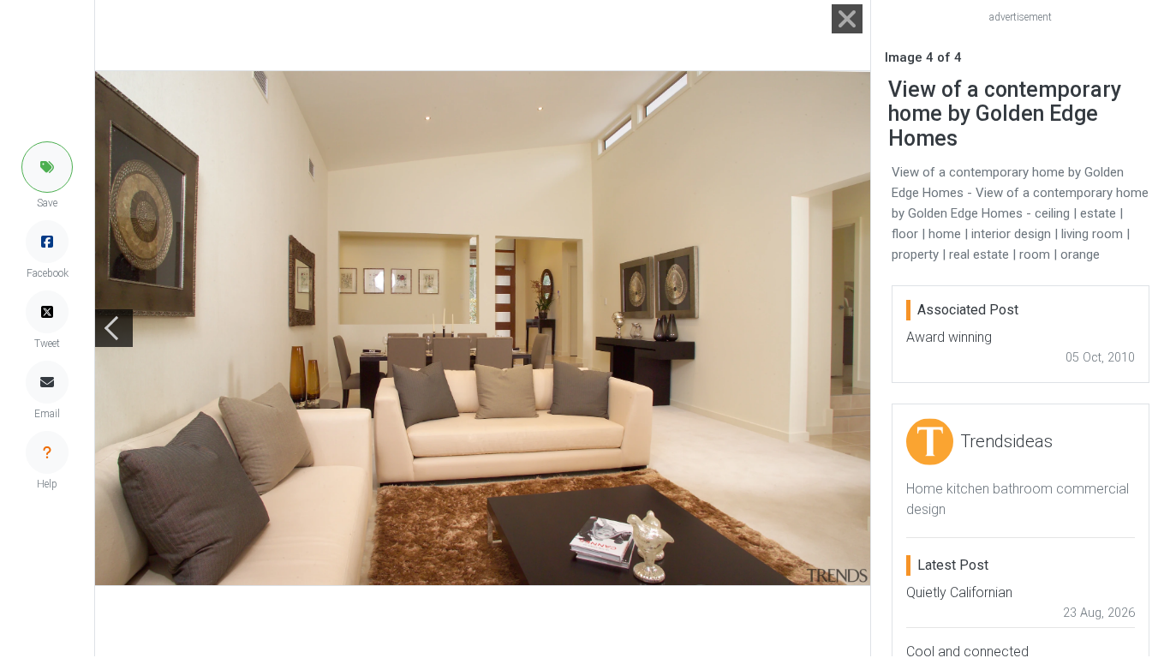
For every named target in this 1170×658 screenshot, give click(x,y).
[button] (47, 167)
